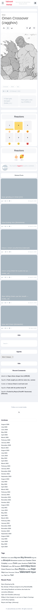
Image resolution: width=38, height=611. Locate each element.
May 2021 (4, 513)
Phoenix (8, 569)
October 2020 (5, 531)
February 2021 (5, 520)
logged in (20, 166)
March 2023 (4, 463)
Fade (30, 563)
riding (28, 569)
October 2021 (5, 502)
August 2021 (5, 505)
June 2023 (4, 455)
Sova (6, 572)
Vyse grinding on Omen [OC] (12, 197)
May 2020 (4, 544)
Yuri (12, 575)
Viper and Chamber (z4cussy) (10, 594)
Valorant (25, 571)
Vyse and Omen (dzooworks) (12, 324)
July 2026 (4, 427)
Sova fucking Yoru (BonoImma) (13, 222)
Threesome (11, 572)
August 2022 (5, 479)
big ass (17, 557)
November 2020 (6, 528)
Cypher (19, 563)
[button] (2, 3)
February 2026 (5, 440)
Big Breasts (26, 557)
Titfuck (17, 572)
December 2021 (6, 497)
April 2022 (4, 487)
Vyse (2, 575)
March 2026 (4, 437)
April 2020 (4, 546)
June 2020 (4, 541)
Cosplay (4, 563)
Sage (33, 569)
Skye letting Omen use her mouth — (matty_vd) (15, 297)
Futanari (4, 566)
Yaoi (18, 86)
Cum (15, 563)
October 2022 (5, 474)
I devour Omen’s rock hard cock (18, 384)
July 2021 (4, 507)
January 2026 (5, 442)
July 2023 (4, 453)
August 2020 (5, 536)
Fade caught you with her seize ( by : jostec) (21, 380)
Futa (34, 563)
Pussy (12, 569)
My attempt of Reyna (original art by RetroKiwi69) (16, 587)
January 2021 (5, 523)
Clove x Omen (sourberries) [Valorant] (16, 248)
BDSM (12, 557)
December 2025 (6, 445)
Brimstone (14, 560)
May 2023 (4, 458)
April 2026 (4, 435)
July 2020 (4, 539)
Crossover (5, 86)
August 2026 (5, 424)
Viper (33, 572)
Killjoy (27, 566)
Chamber (28, 560)
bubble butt (21, 560)
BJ (2, 560)
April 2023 (4, 461)
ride (26, 569)
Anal (3, 557)
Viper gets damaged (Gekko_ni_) (8, 101)
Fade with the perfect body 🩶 (16, 387)
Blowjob (6, 560)
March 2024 (4, 448)
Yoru (8, 575)
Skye (3, 572)
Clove (34, 560)
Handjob (17, 566)
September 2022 (6, 476)
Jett (22, 566)
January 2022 (5, 494)
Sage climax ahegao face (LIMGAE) (19, 376)
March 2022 (4, 489)
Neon (33, 566)
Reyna (22, 569)
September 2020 (6, 533)
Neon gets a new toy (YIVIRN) (26, 101)
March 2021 (4, 518)
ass (6, 557)
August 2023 (5, 450)
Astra (8, 557)
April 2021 (4, 515)
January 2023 (5, 468)
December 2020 (6, 526)
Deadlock (25, 563)
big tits (34, 557)
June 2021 (4, 510)
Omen (3, 15)
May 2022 (4, 484)
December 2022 (6, 471)
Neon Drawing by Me (7, 584)
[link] (34, 28)
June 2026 (4, 429)
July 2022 (4, 481)
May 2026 (4, 432)
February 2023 (5, 466)
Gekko (10, 566)
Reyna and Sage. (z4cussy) (9, 602)
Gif (13, 566)
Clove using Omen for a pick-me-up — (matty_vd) (16, 272)
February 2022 (5, 492)
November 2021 (6, 500)
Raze (16, 569)
